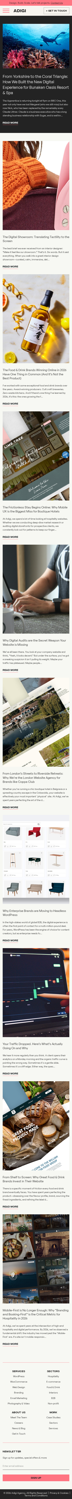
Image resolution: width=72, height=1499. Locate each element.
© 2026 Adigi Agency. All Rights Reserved (25, 1492)
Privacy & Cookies (59, 1492)
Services (53, 1428)
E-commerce (53, 1381)
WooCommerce (18, 1381)
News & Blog (18, 1428)
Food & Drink (53, 1387)
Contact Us (57, 2)
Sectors (53, 1422)
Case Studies (53, 1417)
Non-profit (53, 1403)
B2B (53, 1398)
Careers (18, 1422)
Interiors (53, 1392)
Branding (18, 1392)
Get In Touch (18, 1433)
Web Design (18, 1387)
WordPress (18, 1376)
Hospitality (53, 1376)
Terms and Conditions (36, 1495)
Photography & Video (19, 1403)
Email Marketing (18, 1398)
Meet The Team (19, 1417)
